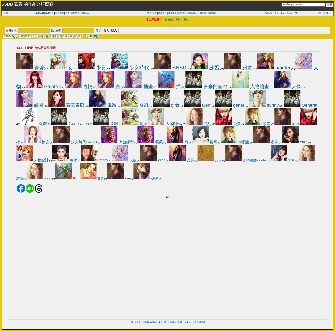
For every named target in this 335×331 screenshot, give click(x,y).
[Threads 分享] (39, 192)
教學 (73, 160)
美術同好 (212, 13)
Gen (205, 105)
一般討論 (202, 13)
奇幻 (143, 105)
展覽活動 (182, 13)
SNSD (178, 67)
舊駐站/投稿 (176, 322)
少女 (100, 67)
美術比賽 (172, 13)
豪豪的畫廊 (214, 86)
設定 (218, 160)
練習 (213, 67)
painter (282, 67)
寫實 (236, 123)
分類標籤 (92, 36)
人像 (296, 86)
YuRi (303, 142)
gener (238, 105)
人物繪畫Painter (254, 160)
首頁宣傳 (75, 13)
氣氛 (158, 142)
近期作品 (85, 13)
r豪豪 (154, 178)
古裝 (100, 178)
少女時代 (138, 67)
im (293, 123)
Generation (78, 123)
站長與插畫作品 (151, 322)
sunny (272, 105)
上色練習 (125, 142)
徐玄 (45, 142)
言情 (87, 86)
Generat (308, 105)
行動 (320, 13)
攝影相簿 (51, 36)
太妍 (291, 160)
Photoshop (280, 13)
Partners (188, 322)
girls (174, 105)
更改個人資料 (173, 19)
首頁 (6, 13)
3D (296, 13)
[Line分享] (30, 192)
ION (113, 123)
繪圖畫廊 (25, 36)
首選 (67, 13)
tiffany (103, 160)
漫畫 (42, 123)
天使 (132, 160)
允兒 (207, 123)
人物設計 (41, 160)
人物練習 (173, 123)
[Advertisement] (167, 25)
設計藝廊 (38, 36)
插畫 (147, 86)
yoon (47, 178)
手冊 (138, 322)
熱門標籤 (59, 13)
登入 (186, 19)
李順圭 (243, 142)
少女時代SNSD (83, 142)
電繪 (111, 105)
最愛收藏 (75, 36)
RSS (132, 322)
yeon (161, 160)
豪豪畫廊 (74, 105)
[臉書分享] (21, 192)
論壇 (149, 13)
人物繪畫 (259, 86)
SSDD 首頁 (10, 36)
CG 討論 (269, 13)
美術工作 (162, 13)
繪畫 (246, 67)
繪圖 (38, 105)
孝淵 (274, 142)
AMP (326, 13)
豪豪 (39, 67)
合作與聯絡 (200, 322)
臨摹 (213, 142)
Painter (289, 13)
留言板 (63, 36)
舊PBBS (165, 322)
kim (127, 178)
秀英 (190, 160)
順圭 (266, 123)
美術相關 (192, 13)
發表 (154, 13)
